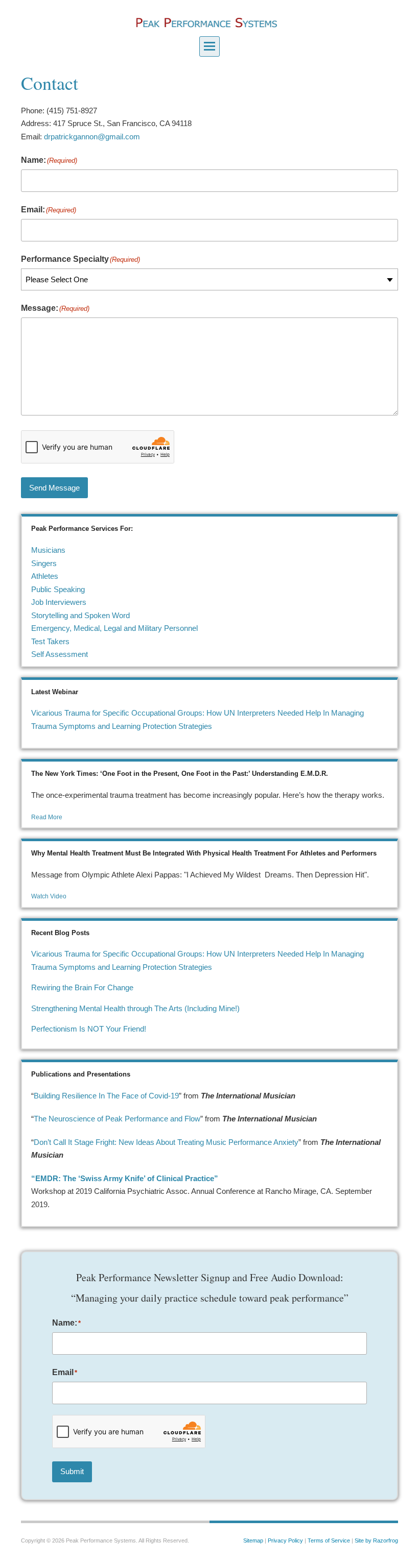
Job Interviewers (58, 602)
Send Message (54, 487)
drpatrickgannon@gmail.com (92, 136)
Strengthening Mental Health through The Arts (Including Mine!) (135, 1008)
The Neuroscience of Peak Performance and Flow (117, 1118)
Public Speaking (58, 589)
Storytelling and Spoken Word (80, 615)
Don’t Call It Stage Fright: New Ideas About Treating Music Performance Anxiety (166, 1142)
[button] (209, 46)
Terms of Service (329, 1540)
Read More (46, 817)
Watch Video (48, 896)
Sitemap (253, 1540)
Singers (44, 563)
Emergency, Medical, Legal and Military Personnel (114, 628)
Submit (72, 1471)
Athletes (44, 576)
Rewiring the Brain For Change (82, 987)
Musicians (48, 550)
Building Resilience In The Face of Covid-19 (106, 1095)
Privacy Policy (285, 1540)
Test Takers (50, 641)
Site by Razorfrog (376, 1540)
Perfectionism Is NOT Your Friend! (88, 1028)
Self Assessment (59, 654)
